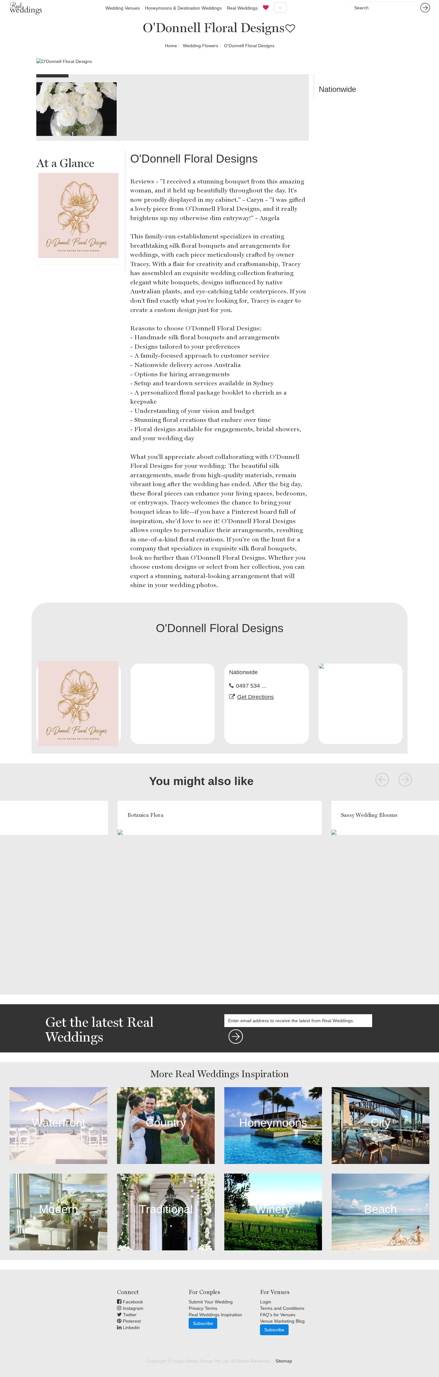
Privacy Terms (203, 1308)
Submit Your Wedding (211, 1301)
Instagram (132, 1308)
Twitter (129, 1314)
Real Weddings (242, 8)
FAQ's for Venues (277, 1314)
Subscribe (203, 1323)
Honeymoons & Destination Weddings (183, 8)
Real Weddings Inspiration (215, 1314)
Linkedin (130, 1327)
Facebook (132, 1301)
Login (265, 1301)
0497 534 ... (251, 686)
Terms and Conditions (282, 1308)
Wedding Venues (122, 8)
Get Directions (255, 697)
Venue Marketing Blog (282, 1321)
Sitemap (283, 1361)
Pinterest (131, 1321)
